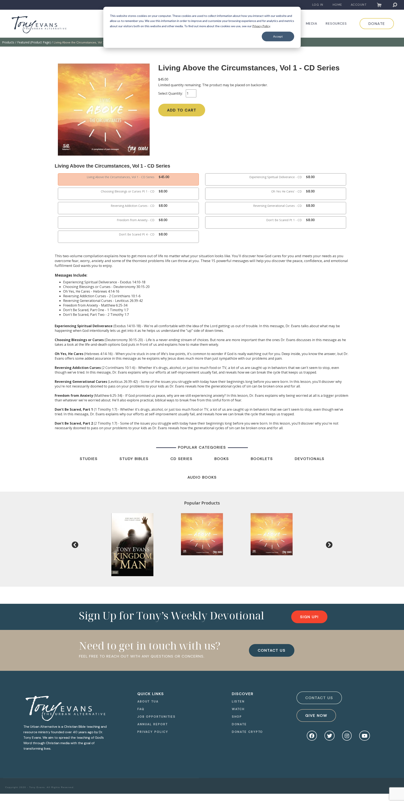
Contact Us (319, 697)
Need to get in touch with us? (150, 645)
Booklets (262, 458)
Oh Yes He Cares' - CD (286, 191)
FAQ (141, 709)
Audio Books (202, 477)
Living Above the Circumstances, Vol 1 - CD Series (120, 177)
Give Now (316, 715)
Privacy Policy (261, 26)
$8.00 (310, 177)
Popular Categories (202, 447)
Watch (238, 709)
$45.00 (163, 79)
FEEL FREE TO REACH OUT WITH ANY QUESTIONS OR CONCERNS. (141, 656)
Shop (237, 716)
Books (221, 458)
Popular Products (202, 503)
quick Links (150, 693)
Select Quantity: (170, 93)
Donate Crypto (247, 732)
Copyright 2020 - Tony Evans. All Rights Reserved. (40, 787)
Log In (317, 5)
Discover (243, 693)
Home (337, 5)
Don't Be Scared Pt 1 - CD (284, 220)
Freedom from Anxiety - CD (135, 220)
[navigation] (318, 4)
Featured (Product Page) (34, 42)
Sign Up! (309, 616)
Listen (238, 701)
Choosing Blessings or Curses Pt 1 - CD (127, 191)
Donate (239, 724)
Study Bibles (134, 458)
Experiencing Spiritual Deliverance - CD (275, 177)
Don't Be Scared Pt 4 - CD (136, 234)
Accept (278, 36)
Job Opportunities (156, 716)
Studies (89, 458)
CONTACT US (272, 650)
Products (8, 42)
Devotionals (309, 458)
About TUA (148, 701)
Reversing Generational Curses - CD (277, 206)
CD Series (181, 458)
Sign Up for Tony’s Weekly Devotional (171, 615)
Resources (336, 24)
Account (359, 5)
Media (312, 24)
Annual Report (152, 724)
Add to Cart (181, 110)
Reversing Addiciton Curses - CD (132, 206)
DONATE (376, 24)
